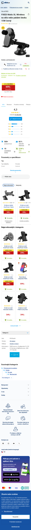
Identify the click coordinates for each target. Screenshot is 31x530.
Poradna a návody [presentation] (19, 104)
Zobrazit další (14, 326)
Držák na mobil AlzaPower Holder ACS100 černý (24, 206)
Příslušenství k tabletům (8, 221)
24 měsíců (12, 341)
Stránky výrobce (14, 343)
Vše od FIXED (4, 11)
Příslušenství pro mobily (16, 7)
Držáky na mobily (24, 221)
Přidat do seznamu (8, 96)
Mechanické (13, 374)
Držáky (26, 7)
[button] (15, 385)
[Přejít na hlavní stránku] (5, 2)
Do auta (10, 372)
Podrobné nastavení (15, 522)
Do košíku (9, 258)
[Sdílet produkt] (28, 14)
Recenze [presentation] (9, 104)
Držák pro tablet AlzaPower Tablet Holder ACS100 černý (8, 206)
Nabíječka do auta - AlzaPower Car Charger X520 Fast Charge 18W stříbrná (12, 64)
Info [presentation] (3, 104)
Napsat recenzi (16, 118)
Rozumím (15, 517)
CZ (4, 451)
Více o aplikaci (8, 469)
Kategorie (5, 332)
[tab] (3, 105)
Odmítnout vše (15, 526)
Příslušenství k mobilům (10, 368)
